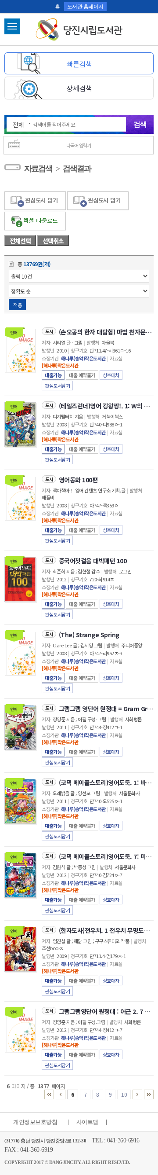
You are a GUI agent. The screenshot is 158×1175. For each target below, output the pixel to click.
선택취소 (53, 240)
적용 (17, 304)
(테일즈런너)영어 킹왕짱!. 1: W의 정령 (106, 405)
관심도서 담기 (35, 200)
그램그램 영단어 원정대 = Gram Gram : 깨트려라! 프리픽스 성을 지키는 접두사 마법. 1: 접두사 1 (106, 708)
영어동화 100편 (78, 479)
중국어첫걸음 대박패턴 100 (93, 560)
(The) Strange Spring (89, 634)
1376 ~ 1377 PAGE (149, 1094)
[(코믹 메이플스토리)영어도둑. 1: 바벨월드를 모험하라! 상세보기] (20, 801)
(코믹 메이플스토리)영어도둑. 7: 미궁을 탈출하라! (106, 856)
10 (124, 1094)
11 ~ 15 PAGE (137, 1094)
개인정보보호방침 (35, 1122)
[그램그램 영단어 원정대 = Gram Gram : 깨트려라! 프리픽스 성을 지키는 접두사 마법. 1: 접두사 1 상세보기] (20, 727)
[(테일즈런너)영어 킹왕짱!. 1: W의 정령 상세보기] (20, 424)
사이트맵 (87, 1122)
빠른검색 (79, 64)
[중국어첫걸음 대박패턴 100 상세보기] (20, 579)
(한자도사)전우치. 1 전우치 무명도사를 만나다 (106, 930)
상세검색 (79, 88)
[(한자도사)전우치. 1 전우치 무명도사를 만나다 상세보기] (20, 949)
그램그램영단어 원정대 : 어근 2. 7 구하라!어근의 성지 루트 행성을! (106, 1011)
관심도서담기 (57, 385)
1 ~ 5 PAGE (49, 1094)
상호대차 (111, 374)
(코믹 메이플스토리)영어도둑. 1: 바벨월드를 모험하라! (106, 782)
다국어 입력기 (78, 145)
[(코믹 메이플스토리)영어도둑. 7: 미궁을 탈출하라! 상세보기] (20, 875)
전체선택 (20, 240)
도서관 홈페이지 (85, 7)
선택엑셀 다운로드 (35, 221)
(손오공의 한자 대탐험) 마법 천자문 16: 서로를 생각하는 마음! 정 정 (106, 331)
